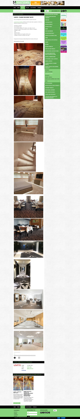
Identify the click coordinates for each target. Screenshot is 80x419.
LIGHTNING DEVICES (48, 22)
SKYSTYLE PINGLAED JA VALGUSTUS (63, 31)
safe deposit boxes (49, 73)
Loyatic (29, 355)
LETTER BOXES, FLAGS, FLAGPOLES (51, 58)
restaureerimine (24, 355)
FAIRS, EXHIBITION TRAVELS (50, 92)
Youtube (66, 11)
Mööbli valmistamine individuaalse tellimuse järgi (64, 34)
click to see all (17, 403)
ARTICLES (22, 7)
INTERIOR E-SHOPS (48, 26)
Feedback (15, 413)
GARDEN (46, 42)
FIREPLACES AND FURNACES (50, 48)
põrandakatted (33, 355)
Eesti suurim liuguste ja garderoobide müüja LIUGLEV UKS (63, 38)
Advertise (15, 412)
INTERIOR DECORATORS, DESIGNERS (51, 14)
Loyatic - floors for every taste (17, 392)
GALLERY (27, 7)
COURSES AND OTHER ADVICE (50, 94)
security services (48, 77)
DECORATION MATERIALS (49, 33)
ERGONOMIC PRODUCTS (49, 87)
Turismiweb (16, 414)
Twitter (47, 412)
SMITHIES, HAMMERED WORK (50, 56)
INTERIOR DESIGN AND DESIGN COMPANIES (50, 17)
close (46, 81)
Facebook (64, 11)
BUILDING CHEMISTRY (49, 46)
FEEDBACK (39, 7)
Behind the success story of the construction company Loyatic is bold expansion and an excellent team (28, 393)
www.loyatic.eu (30, 368)
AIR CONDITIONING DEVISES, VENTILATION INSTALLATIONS (50, 54)
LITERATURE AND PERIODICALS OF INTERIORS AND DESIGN (51, 97)
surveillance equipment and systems (52, 78)
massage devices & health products (52, 85)
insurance (47, 70)
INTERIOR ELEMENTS (48, 24)
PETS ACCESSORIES (48, 83)
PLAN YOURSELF (33, 7)
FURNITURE (47, 19)
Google (49, 412)
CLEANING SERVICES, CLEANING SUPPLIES (50, 64)
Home (15, 7)
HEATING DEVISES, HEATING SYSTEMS (52, 51)
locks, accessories (48, 71)
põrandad (15, 355)
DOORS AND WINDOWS (49, 31)
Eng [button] (55, 410)
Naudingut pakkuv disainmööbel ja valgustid (63, 42)
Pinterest (62, 11)
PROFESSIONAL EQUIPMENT (50, 89)
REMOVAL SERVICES (48, 61)
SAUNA (46, 37)
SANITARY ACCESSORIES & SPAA (51, 35)
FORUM (18, 7)
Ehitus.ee (15, 416)
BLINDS (46, 28)
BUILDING (47, 44)
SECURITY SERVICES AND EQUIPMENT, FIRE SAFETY (51, 67)
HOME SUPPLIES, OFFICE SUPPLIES (51, 39)
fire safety (47, 75)
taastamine (19, 355)
